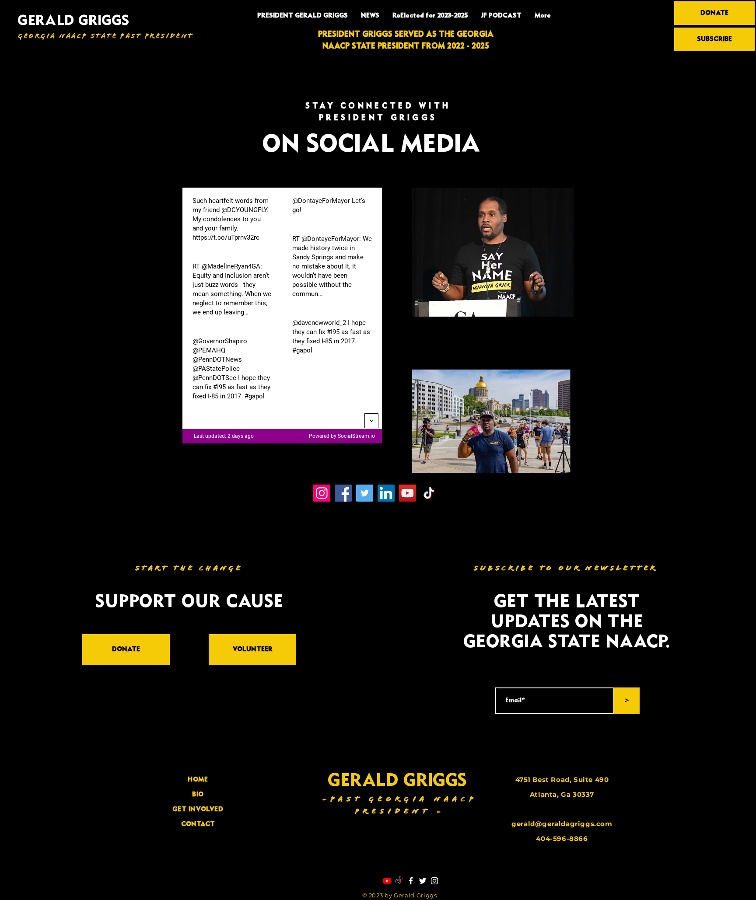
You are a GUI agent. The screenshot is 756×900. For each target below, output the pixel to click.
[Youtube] (387, 881)
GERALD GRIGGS (73, 21)
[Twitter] (364, 493)
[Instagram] (321, 493)
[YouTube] (407, 493)
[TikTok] (429, 493)
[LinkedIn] (386, 493)
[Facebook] (343, 493)
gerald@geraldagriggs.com (561, 824)
